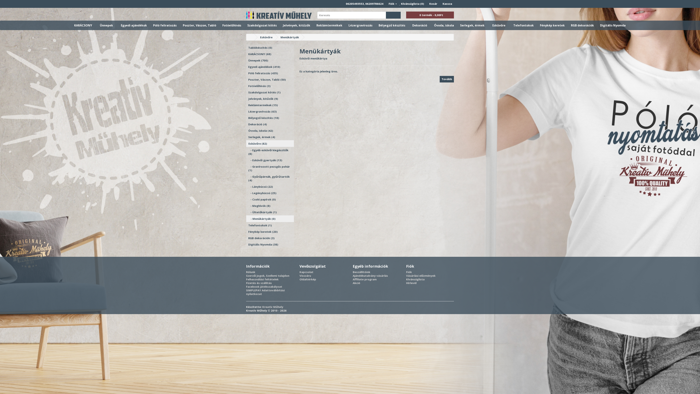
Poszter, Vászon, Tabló (199, 25)
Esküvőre (498, 25)
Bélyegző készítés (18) (263, 118)
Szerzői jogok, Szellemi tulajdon (267, 275)
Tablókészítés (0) (260, 47)
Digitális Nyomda (613, 25)
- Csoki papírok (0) (262, 199)
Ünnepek (106, 25)
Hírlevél (411, 283)
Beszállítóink (361, 272)
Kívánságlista (415, 279)
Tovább (447, 79)
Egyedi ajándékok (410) (264, 67)
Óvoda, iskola (444, 25)
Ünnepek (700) (258, 60)
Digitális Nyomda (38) (263, 244)
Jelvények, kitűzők (296, 25)
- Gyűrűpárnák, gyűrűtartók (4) (269, 178)
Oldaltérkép (308, 279)
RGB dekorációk (582, 25)
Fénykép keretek (552, 25)
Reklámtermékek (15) (263, 105)
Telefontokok (523, 25)
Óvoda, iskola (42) (260, 130)
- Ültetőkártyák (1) (262, 212)
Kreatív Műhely (272, 307)
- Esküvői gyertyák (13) (265, 160)
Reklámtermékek (329, 25)
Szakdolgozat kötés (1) (264, 92)
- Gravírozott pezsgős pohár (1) (269, 168)
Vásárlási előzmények (420, 275)
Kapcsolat (306, 272)
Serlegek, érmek (472, 25)
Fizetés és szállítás (259, 283)
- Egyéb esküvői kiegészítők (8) (268, 152)
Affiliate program (365, 279)
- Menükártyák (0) (261, 219)
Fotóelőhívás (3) (259, 86)
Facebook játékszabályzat (264, 286)
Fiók (409, 272)
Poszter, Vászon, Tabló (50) (267, 79)
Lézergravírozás (360, 25)
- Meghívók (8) (259, 206)
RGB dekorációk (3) (261, 238)
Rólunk (250, 272)
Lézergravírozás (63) (262, 111)
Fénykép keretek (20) (263, 231)
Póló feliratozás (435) (263, 73)
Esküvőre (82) (257, 143)
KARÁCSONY (83, 25)
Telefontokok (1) (260, 225)
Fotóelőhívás (231, 25)
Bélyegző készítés (392, 25)
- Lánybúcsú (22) (260, 186)
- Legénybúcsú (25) (262, 193)
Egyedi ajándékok (134, 25)
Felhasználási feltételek (262, 279)
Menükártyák (290, 37)
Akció (356, 283)
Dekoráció (419, 25)
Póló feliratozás (165, 25)
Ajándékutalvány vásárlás (370, 275)
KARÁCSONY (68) (259, 54)
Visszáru (305, 275)
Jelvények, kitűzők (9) (263, 99)
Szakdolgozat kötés (262, 25)
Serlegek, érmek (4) (261, 137)
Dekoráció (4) (257, 124)
